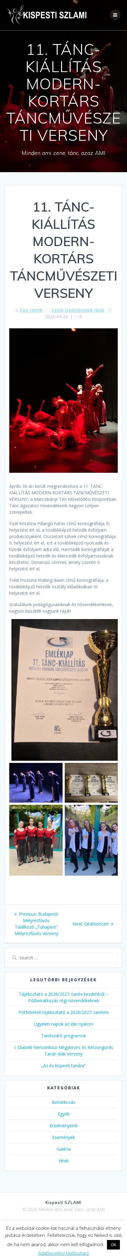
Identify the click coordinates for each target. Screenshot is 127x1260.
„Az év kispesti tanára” (63, 1065)
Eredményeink (79, 310)
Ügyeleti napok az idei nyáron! (63, 1024)
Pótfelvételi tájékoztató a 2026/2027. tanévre (63, 1012)
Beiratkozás (64, 1102)
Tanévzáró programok (63, 1036)
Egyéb (57, 310)
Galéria (64, 1149)
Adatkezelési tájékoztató (63, 1253)
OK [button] (113, 1244)
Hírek (99, 310)
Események (63, 1137)
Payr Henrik (31, 310)
